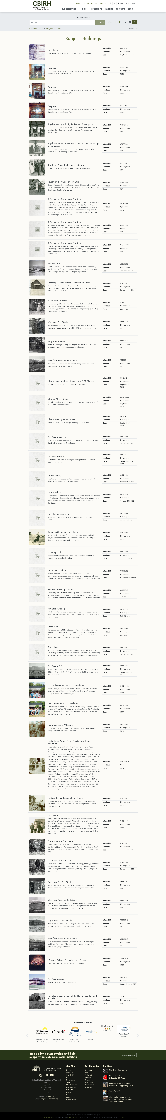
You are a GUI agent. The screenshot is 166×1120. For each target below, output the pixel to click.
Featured (88, 1075)
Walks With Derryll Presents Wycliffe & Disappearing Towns (121, 1084)
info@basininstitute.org (49, 1099)
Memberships (96, 9)
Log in (122, 1117)
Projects (120, 9)
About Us (69, 1072)
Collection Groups (36, 29)
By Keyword (89, 1085)
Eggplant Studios (49, 1117)
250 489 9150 (49, 1096)
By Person (88, 1087)
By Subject (89, 1082)
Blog (130, 9)
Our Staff (69, 1075)
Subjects (49, 29)
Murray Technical (72, 1117)
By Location (89, 1080)
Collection (88, 1070)
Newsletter (70, 1080)
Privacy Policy (71, 1100)
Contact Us (70, 1097)
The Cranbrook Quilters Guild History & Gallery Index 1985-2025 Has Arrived (120, 1099)
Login (121, 3)
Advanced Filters (113, 22)
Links (68, 1095)
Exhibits (109, 9)
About (78, 3)
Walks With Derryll (116, 1090)
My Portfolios (131, 3)
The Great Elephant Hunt (118, 1070)
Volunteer (103, 3)
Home (68, 1070)
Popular (88, 1077)
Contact (86, 3)
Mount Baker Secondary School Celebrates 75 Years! (121, 1076)
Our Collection (69, 9)
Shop (84, 9)
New (86, 1072)
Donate (94, 3)
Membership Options (128, 1055)
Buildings (59, 29)
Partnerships (71, 1087)
